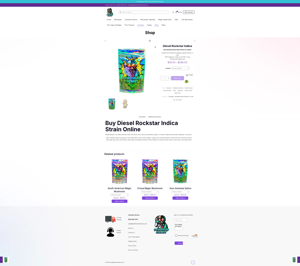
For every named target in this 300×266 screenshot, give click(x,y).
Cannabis (171, 96)
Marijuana (180, 90)
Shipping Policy (132, 241)
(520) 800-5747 (122, 5)
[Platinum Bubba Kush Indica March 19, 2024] (4, 260)
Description (142, 117)
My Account (189, 12)
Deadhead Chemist (178, 88)
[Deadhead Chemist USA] (110, 12)
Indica (174, 90)
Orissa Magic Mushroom (150, 188)
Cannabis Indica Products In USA (183, 96)
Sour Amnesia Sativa (180, 188)
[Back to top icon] (193, 262)
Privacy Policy (132, 245)
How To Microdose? (134, 237)
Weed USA (177, 93)
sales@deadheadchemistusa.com (138, 5)
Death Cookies (189, 88)
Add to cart (177, 78)
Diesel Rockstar (167, 90)
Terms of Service (133, 250)
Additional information (154, 117)
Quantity (168, 68)
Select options (119, 201)
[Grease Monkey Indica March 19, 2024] (295, 260)
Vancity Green (188, 90)
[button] (155, 47)
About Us (130, 228)
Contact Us (131, 232)
